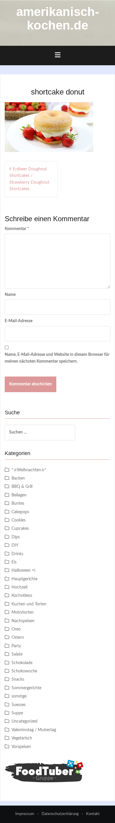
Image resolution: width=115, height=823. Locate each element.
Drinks (17, 554)
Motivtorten (23, 612)
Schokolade (22, 663)
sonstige (19, 696)
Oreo (16, 629)
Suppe (17, 713)
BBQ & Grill (22, 487)
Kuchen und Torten (29, 604)
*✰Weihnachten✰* (29, 470)
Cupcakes (20, 529)
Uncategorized (24, 721)
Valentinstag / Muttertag (34, 730)
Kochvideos (22, 596)
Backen (18, 478)
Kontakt (93, 814)
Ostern (18, 637)
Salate (17, 654)
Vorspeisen (21, 747)
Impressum (24, 814)
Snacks (18, 679)
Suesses (19, 705)
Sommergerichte (26, 688)
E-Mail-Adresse (18, 321)
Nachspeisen (23, 621)
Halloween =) (23, 570)
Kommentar (17, 229)
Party (16, 646)
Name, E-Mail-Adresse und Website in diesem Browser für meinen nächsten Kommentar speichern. (57, 358)
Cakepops (20, 512)
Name (10, 295)
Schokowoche (24, 671)
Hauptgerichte (24, 579)
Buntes (18, 503)
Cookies (19, 520)
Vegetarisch (22, 738)
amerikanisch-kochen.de (57, 18)
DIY (15, 545)
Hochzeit (20, 587)
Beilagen (19, 495)
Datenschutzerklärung (60, 814)
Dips (16, 537)
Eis (14, 562)
